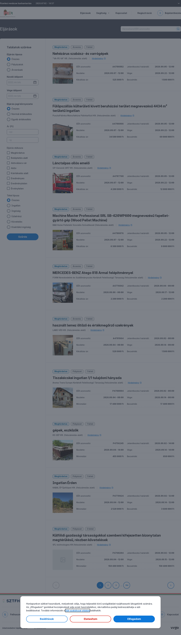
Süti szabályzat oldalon (77, 610)
